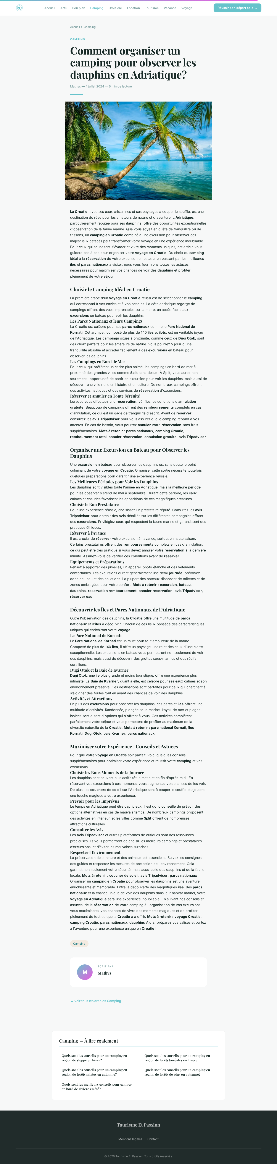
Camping (96, 8)
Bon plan (78, 8)
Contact (153, 1139)
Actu (63, 8)
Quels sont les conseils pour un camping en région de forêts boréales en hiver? (177, 1057)
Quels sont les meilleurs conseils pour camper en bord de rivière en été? (97, 1086)
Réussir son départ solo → (237, 8)
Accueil (49, 8)
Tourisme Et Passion (138, 1125)
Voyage (186, 8)
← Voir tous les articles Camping (95, 1001)
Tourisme (152, 8)
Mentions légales (130, 1139)
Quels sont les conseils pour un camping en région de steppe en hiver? (94, 1057)
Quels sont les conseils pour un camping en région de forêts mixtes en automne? (94, 1072)
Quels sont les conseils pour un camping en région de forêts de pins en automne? (177, 1072)
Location (133, 8)
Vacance (170, 8)
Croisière (115, 8)
